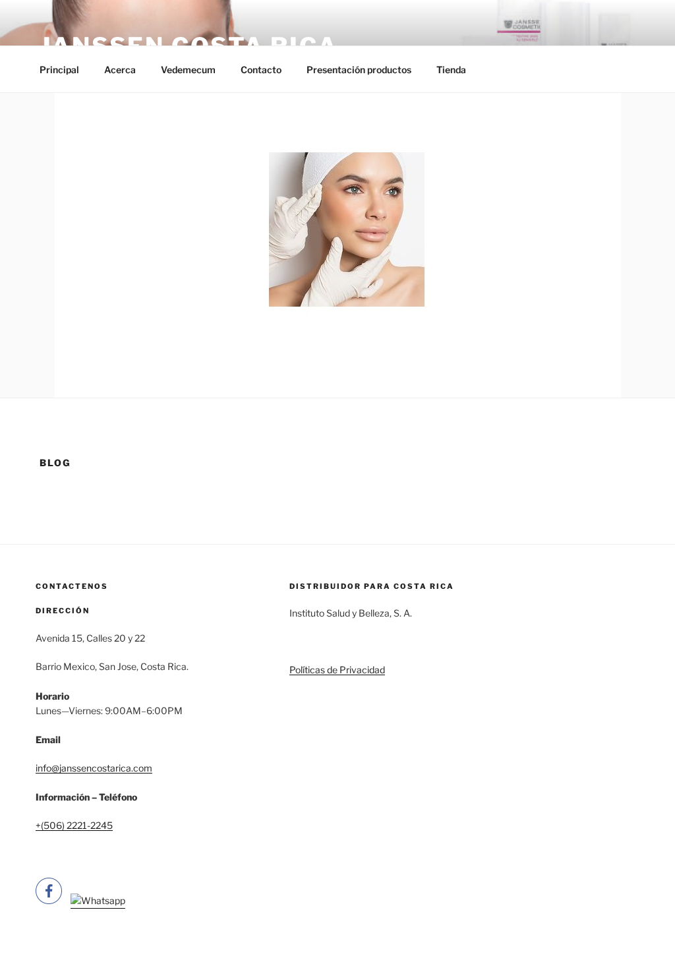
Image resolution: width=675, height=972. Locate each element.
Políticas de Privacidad (337, 669)
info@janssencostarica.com (94, 768)
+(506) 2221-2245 (74, 825)
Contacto (261, 69)
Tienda (451, 69)
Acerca (120, 69)
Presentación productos (359, 69)
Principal (59, 69)
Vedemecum (188, 69)
